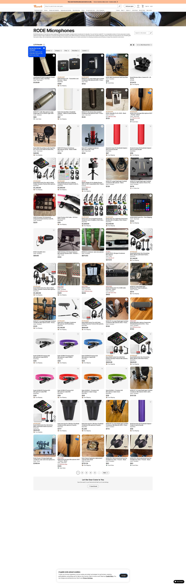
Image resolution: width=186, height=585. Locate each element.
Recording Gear (76, 10)
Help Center (149, 10)
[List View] (133, 45)
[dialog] (93, 575)
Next (104, 472)
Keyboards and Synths (66, 10)
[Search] (119, 6)
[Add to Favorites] (44, 44)
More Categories (100, 10)
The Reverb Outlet (38, 10)
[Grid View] (131, 45)
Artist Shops (135, 10)
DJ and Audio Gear (90, 10)
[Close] (44, 48)
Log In (151, 6)
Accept (123, 575)
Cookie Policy (109, 576)
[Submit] (151, 33)
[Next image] (54, 65)
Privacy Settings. (88, 578)
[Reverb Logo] (38, 6)
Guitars (45, 10)
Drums (83, 10)
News (122, 10)
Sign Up (147, 6)
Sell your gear (129, 6)
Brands (118, 10)
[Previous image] (35, 65)
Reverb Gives (142, 10)
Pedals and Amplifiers (54, 10)
